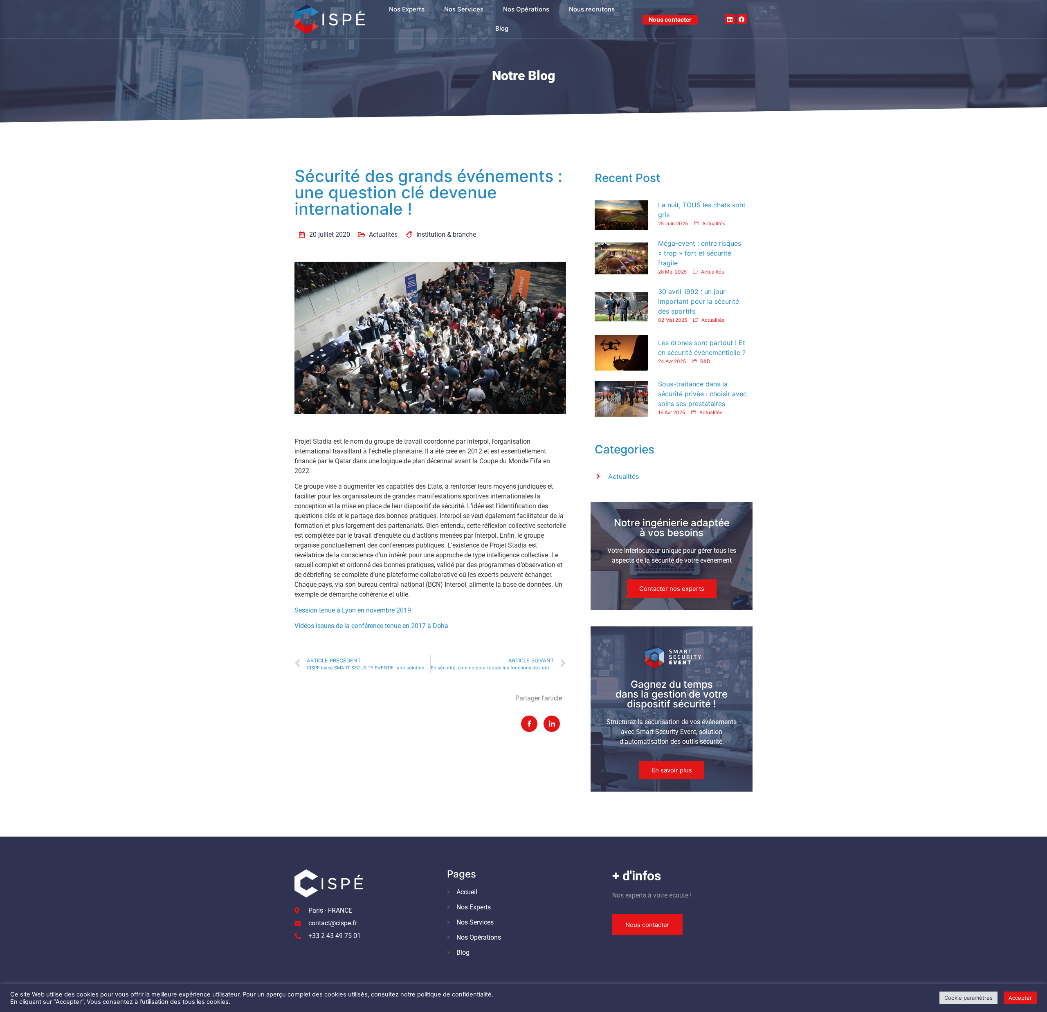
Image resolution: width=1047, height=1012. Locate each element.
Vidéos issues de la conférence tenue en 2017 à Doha (371, 626)
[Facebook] (742, 19)
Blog (501, 28)
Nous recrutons (592, 9)
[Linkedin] (730, 19)
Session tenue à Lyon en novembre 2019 (352, 610)
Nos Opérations (526, 9)
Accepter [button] (1020, 997)
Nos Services (463, 9)
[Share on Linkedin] (552, 724)
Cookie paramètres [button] (968, 997)
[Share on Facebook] (529, 724)
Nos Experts (407, 9)
